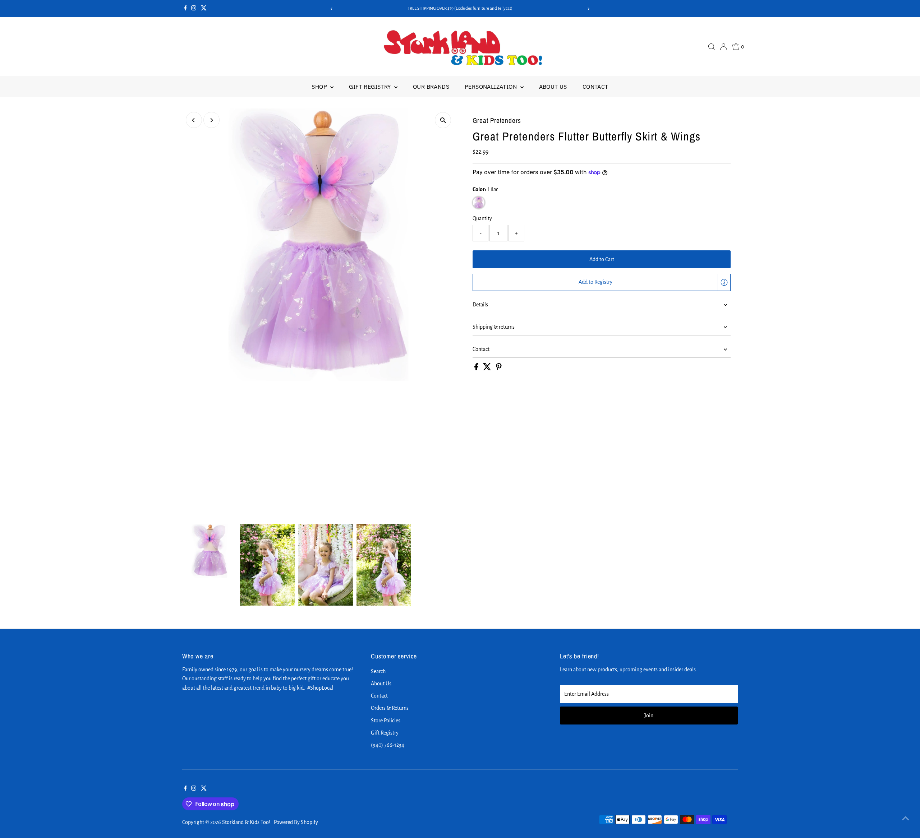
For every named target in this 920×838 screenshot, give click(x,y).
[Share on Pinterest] (499, 368)
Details (480, 304)
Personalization (491, 86)
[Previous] (332, 9)
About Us (553, 86)
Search (378, 671)
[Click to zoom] (443, 120)
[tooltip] (724, 282)
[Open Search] (711, 46)
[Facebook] (185, 8)
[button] (602, 282)
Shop (320, 86)
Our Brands (431, 86)
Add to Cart (601, 259)
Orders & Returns (390, 708)
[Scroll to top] (905, 818)
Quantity (482, 218)
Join (648, 715)
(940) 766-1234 (387, 745)
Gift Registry (370, 86)
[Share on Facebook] (476, 368)
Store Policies (385, 720)
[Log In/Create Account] (723, 46)
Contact (595, 86)
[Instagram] (193, 8)
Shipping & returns (494, 327)
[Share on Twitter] (487, 368)
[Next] (588, 9)
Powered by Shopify (296, 822)
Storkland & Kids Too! (246, 822)
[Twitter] (203, 8)
